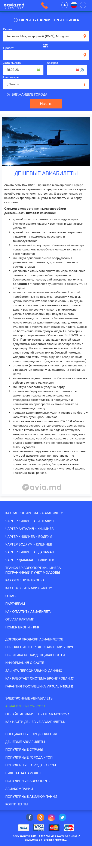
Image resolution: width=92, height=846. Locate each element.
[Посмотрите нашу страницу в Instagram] (51, 818)
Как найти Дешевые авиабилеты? (35, 721)
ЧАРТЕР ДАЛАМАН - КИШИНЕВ (29, 560)
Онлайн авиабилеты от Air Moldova (37, 714)
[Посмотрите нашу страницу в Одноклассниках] (41, 818)
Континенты (16, 804)
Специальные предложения (31, 734)
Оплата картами (19, 619)
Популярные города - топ (29, 757)
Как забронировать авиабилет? (34, 513)
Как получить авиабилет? (28, 588)
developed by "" (46, 839)
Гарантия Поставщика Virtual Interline (39, 686)
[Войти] (64, 5)
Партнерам (15, 603)
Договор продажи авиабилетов (34, 639)
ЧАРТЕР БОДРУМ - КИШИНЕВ (28, 544)
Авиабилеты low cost (25, 706)
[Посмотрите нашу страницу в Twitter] (62, 818)
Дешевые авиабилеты (25, 741)
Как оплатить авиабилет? (28, 611)
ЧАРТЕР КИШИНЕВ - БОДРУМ (28, 536)
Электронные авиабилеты (29, 698)
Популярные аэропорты (27, 781)
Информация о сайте (24, 662)
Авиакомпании (19, 789)
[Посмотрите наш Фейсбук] (30, 818)
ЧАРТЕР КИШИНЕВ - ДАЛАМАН (29, 552)
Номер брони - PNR (22, 627)
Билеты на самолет (23, 773)
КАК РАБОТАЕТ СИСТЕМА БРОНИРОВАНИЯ (39, 678)
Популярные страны (24, 749)
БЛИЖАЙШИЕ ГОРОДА (29, 94)
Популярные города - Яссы (30, 765)
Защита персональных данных (33, 670)
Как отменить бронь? (24, 580)
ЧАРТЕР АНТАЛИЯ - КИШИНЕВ (29, 528)
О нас (10, 596)
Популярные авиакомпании (31, 796)
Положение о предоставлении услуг (39, 647)
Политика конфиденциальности (35, 655)
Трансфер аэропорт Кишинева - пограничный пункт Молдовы (34, 570)
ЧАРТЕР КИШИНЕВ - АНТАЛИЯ (29, 521)
